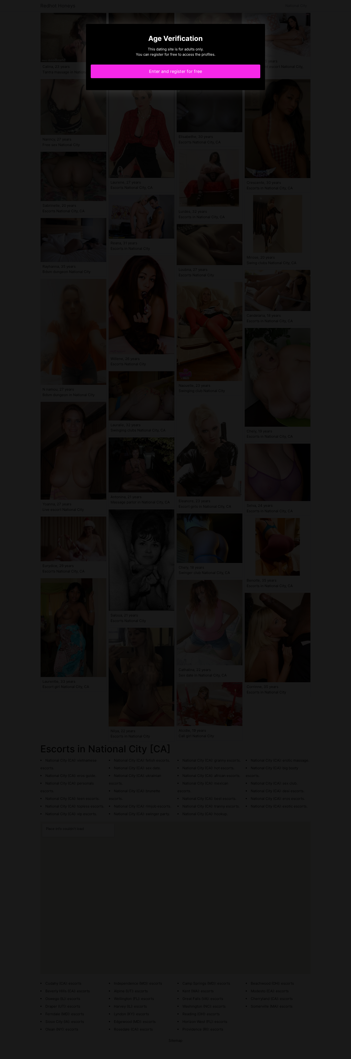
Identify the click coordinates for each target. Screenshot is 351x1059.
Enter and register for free (175, 71)
